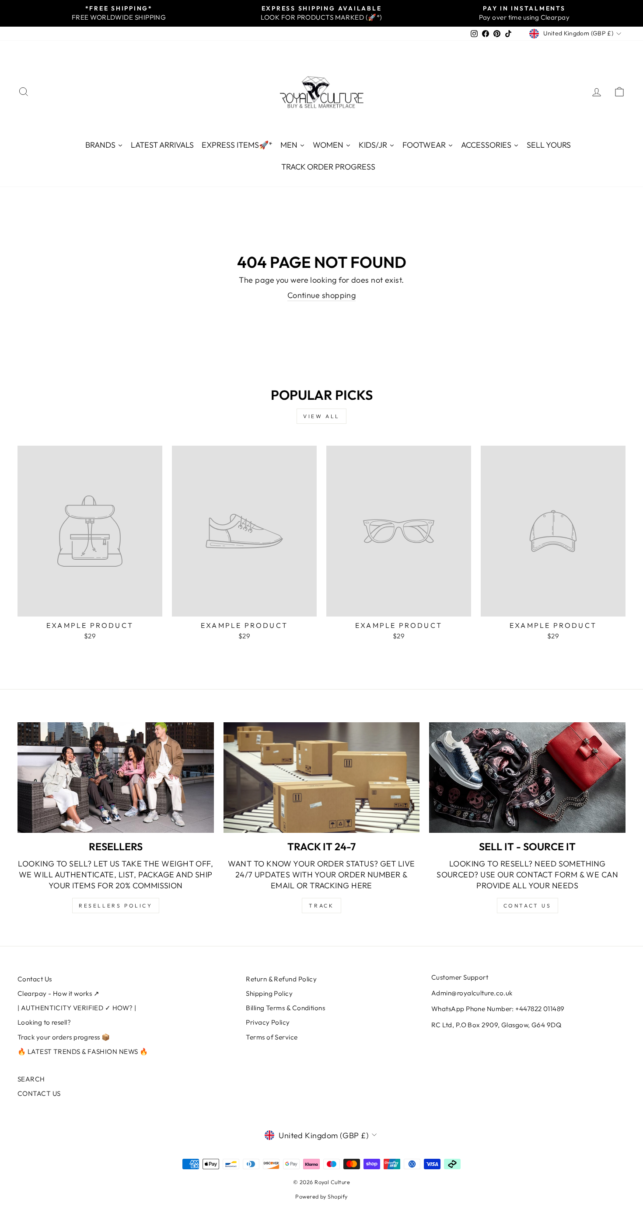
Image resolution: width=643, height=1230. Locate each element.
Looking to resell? (44, 1022)
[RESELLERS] (115, 777)
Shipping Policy (269, 993)
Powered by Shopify (321, 1196)
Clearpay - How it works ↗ (58, 993)
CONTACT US (39, 1093)
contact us (527, 905)
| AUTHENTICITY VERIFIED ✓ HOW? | (76, 1008)
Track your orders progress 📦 (63, 1037)
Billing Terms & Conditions (285, 1008)
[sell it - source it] (527, 777)
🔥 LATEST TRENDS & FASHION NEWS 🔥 (82, 1051)
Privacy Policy (268, 1022)
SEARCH (31, 1079)
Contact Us (34, 979)
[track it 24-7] (322, 777)
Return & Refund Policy (281, 979)
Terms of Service (271, 1037)
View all (321, 416)
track (321, 905)
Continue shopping (321, 295)
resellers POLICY (116, 905)
